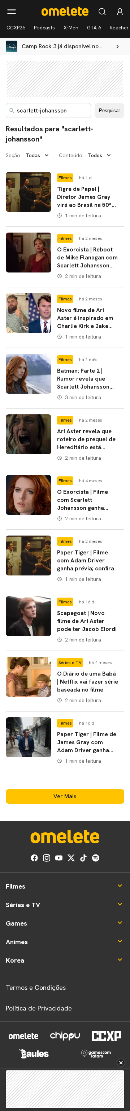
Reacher (119, 27)
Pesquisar (109, 110)
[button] (65, 196)
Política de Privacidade (39, 1008)
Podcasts (44, 27)
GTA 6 (94, 27)
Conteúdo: (71, 155)
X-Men (71, 27)
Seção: (13, 155)
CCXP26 (15, 27)
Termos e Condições (36, 987)
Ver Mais (65, 796)
